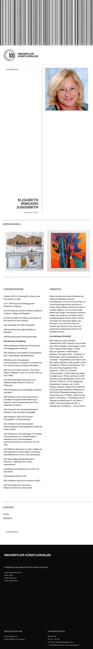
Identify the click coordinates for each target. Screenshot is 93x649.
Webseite (7, 518)
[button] (88, 55)
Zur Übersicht (12, 69)
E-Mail (6, 514)
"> (63, 645)
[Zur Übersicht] (4, 69)
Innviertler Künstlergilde (28, 55)
